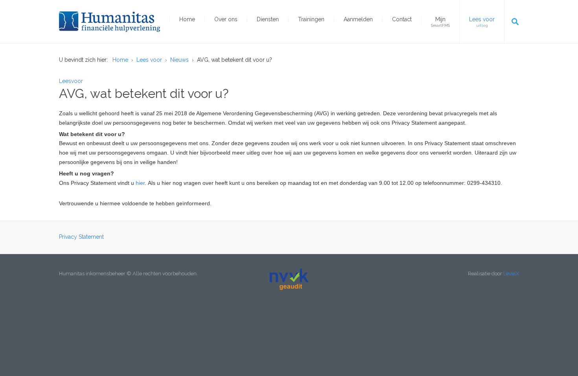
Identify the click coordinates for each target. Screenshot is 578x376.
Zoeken (515, 21)
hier (140, 183)
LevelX (511, 273)
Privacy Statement (81, 237)
